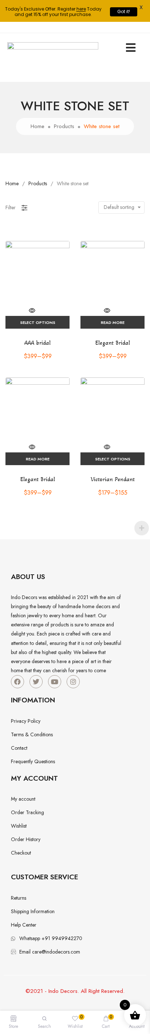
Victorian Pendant (113, 479)
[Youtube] (54, 681)
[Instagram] (73, 681)
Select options (37, 322)
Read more (113, 322)
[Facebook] (17, 681)
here (81, 9)
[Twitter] (36, 681)
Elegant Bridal (112, 342)
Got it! (123, 11)
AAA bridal (37, 342)
